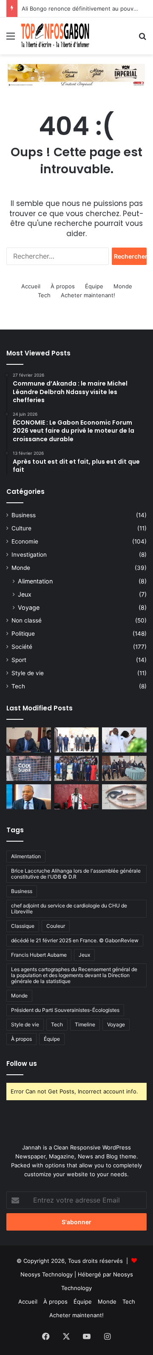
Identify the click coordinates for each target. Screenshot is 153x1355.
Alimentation (35, 581)
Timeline (85, 1024)
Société (21, 646)
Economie (24, 541)
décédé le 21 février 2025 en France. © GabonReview (75, 940)
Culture (21, 528)
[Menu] (10, 38)
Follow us (21, 1063)
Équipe (94, 286)
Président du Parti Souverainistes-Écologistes (65, 1010)
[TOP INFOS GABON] (76, 74)
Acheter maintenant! (88, 295)
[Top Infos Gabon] (55, 35)
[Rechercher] (142, 38)
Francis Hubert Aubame (39, 955)
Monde (122, 286)
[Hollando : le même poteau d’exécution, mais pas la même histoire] (28, 796)
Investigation (29, 554)
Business (23, 515)
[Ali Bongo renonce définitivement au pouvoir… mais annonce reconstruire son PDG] (124, 739)
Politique (23, 633)
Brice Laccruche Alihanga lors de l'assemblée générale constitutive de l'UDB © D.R (76, 874)
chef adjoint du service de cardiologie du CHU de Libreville (69, 908)
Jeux (24, 594)
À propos (63, 286)
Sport (18, 659)
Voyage (29, 607)
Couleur (55, 926)
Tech (44, 295)
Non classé (26, 620)
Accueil (30, 286)
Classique (22, 926)
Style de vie (27, 673)
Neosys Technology (46, 1274)
